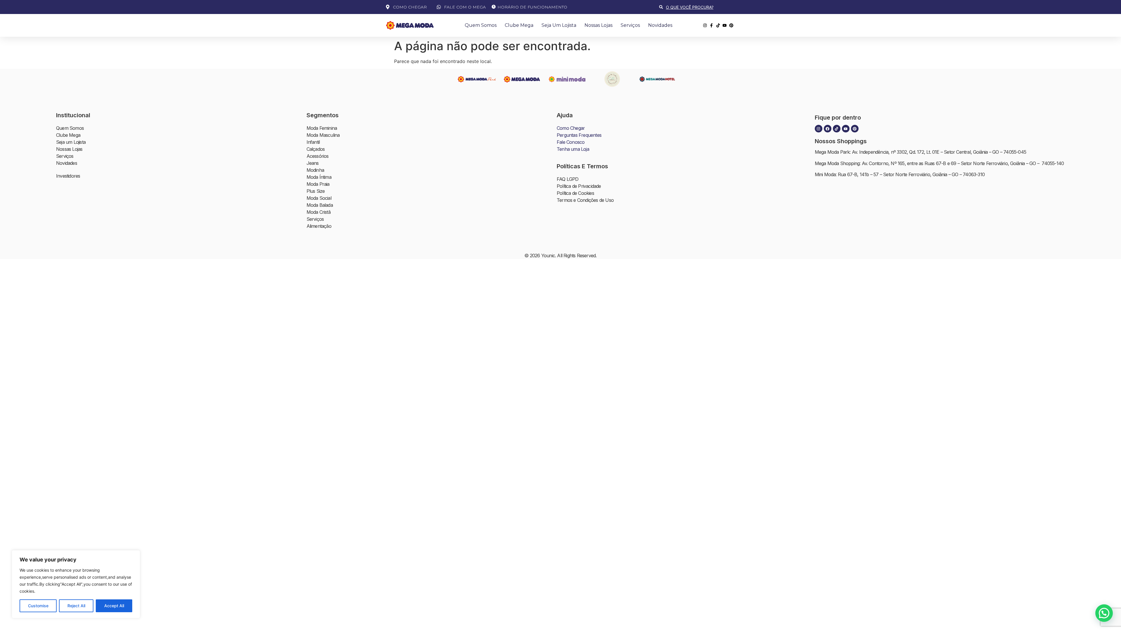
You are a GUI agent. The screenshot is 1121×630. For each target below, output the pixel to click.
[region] (76, 584)
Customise (38, 605)
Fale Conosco (570, 142)
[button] (1104, 613)
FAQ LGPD (568, 179)
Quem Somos (481, 25)
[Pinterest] (855, 128)
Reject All (76, 605)
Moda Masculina (323, 135)
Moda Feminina (322, 128)
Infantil (313, 142)
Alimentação (319, 226)
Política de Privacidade (579, 186)
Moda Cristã (318, 212)
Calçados (316, 149)
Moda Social (319, 198)
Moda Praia (318, 184)
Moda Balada (320, 205)
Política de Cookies (575, 193)
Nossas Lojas (598, 25)
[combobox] (697, 7)
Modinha (315, 170)
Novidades (660, 25)
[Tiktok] (836, 128)
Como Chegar (571, 128)
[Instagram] (818, 128)
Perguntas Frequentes (579, 135)
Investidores (68, 176)
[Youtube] (846, 128)
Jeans (313, 163)
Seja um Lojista (559, 25)
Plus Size (316, 191)
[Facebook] (827, 128)
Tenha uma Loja (573, 149)
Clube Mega (519, 25)
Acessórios (318, 156)
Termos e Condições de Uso (585, 200)
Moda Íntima (319, 177)
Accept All (114, 605)
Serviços (630, 25)
